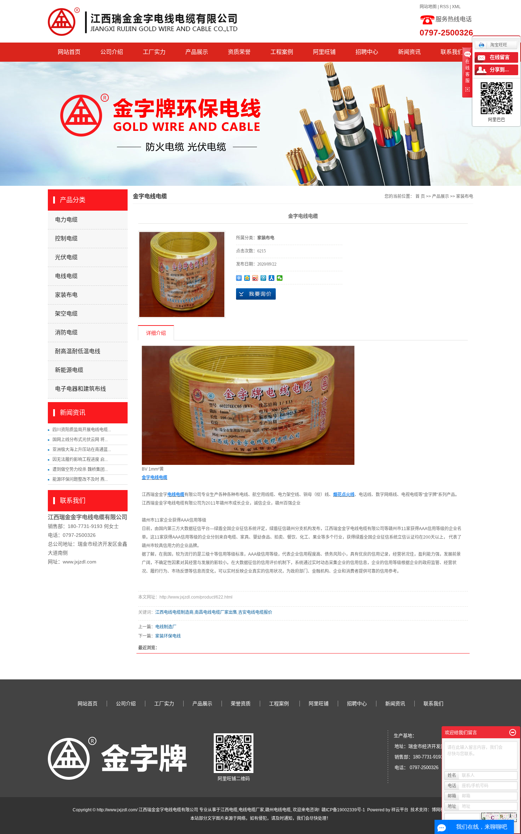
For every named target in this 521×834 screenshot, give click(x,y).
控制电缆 (66, 238)
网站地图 (428, 6)
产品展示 (196, 52)
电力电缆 (66, 220)
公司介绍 (111, 52)
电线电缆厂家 (251, 809)
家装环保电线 (168, 636)
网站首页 (69, 52)
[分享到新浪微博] (255, 278)
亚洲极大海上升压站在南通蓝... (81, 449)
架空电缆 (66, 314)
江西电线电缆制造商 (174, 612)
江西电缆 (228, 809)
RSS (444, 6)
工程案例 (281, 52)
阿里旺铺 (324, 52)
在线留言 (500, 57)
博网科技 (440, 809)
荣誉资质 (241, 703)
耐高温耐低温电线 (77, 351)
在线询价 (256, 294)
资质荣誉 (239, 52)
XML (456, 6)
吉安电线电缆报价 (255, 612)
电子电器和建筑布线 (80, 389)
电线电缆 (66, 276)
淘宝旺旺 (498, 45)
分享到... (499, 69)
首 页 (420, 196)
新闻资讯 (409, 52)
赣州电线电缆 (278, 809)
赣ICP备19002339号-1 (343, 809)
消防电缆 (66, 332)
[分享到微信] (280, 278)
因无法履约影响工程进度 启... (80, 459)
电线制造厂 (166, 626)
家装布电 (66, 295)
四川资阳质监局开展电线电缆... (81, 429)
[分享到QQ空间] (247, 278)
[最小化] (512, 732)
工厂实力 (154, 52)
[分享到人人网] (272, 278)
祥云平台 (399, 809)
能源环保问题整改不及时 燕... (80, 479)
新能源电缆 (69, 370)
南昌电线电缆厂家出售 (216, 612)
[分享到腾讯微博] (263, 278)
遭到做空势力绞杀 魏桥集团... (80, 469)
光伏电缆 (66, 257)
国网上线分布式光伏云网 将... (80, 439)
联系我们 (452, 52)
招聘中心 (366, 52)
